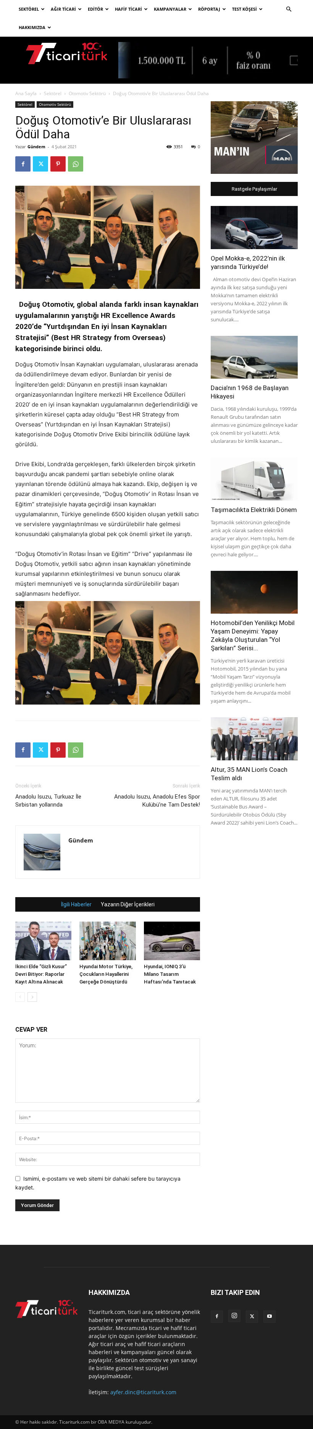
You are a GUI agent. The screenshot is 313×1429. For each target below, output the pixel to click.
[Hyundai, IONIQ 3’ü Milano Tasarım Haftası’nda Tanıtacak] (172, 941)
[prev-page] (20, 997)
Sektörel (29, 9)
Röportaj (209, 9)
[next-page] (32, 997)
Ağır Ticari (63, 9)
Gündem (36, 146)
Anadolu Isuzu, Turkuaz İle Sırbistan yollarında (48, 800)
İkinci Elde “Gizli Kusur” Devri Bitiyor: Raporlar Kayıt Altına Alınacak (41, 974)
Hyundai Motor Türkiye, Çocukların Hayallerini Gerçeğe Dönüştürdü (105, 974)
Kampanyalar (170, 9)
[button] (288, 9)
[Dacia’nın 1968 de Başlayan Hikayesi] (254, 357)
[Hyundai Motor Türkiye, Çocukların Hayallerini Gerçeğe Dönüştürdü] (107, 941)
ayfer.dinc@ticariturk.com (143, 1392)
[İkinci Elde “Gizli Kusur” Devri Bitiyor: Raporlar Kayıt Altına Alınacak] (43, 941)
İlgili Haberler (76, 904)
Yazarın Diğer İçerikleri (128, 904)
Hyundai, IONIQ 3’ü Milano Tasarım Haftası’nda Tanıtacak (170, 974)
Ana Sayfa (26, 93)
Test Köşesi (244, 9)
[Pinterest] (58, 164)
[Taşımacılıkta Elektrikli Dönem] (254, 479)
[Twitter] (40, 164)
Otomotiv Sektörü (87, 93)
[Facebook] (23, 164)
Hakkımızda (32, 27)
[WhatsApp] (75, 164)
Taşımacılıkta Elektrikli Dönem (254, 510)
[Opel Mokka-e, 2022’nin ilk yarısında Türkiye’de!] (254, 227)
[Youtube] (269, 1317)
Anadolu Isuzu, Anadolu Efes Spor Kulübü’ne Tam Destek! (157, 800)
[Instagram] (234, 1316)
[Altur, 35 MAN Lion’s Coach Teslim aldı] (254, 738)
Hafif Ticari (128, 9)
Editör (95, 9)
